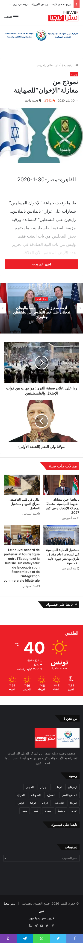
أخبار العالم (54, 65)
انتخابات (59, 802)
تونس (21, 802)
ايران (45, 802)
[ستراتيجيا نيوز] (63, 16)
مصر (24, 810)
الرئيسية (69, 65)
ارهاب (58, 787)
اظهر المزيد (43, 264)
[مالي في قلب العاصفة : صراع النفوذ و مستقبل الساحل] (22, 485)
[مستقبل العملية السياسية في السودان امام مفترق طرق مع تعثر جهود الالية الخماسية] (61, 535)
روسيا (61, 810)
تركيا (33, 802)
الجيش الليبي (69, 795)
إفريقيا (40, 65)
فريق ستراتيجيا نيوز (41, 918)
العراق (21, 795)
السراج (51, 795)
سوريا (48, 810)
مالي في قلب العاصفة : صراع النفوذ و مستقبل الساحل (24, 503)
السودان (36, 795)
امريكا (73, 802)
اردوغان (72, 787)
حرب (74, 810)
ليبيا (36, 810)
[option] (41, 308)
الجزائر (44, 787)
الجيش (30, 787)
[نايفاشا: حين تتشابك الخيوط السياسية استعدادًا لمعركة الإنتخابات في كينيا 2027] (61, 485)
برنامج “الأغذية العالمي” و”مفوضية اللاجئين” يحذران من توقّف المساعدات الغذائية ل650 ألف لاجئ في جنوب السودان (41, 312)
